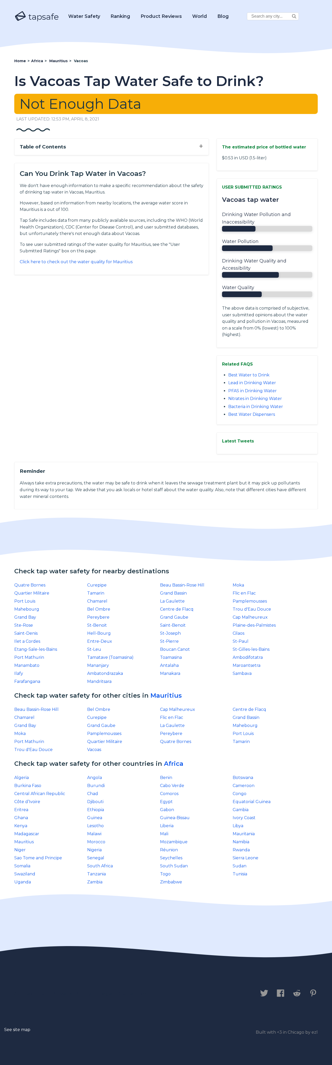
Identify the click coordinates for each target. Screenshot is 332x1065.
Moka (238, 585)
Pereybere (98, 617)
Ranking (120, 16)
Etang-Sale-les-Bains (35, 649)
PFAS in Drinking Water (252, 390)
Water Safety (84, 16)
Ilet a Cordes (27, 641)
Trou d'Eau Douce (252, 609)
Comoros (169, 793)
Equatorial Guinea (252, 801)
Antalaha (169, 665)
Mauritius (166, 695)
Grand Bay (25, 617)
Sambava (242, 673)
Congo (239, 793)
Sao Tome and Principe (38, 857)
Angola (94, 777)
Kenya (20, 825)
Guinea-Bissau (175, 817)
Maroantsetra (246, 665)
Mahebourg (26, 609)
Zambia (94, 882)
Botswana (243, 777)
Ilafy (18, 673)
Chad (92, 793)
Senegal (95, 857)
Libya (238, 825)
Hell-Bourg (99, 633)
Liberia (167, 825)
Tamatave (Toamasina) (110, 657)
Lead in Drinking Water (252, 382)
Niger (20, 849)
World (199, 16)
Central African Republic (39, 793)
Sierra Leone (245, 857)
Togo (165, 873)
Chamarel (97, 601)
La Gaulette (172, 601)
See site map (17, 1029)
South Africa (100, 865)
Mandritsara (99, 681)
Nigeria (94, 849)
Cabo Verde (172, 785)
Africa (173, 763)
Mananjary (98, 665)
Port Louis (24, 601)
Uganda (22, 882)
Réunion (169, 849)
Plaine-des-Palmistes (254, 625)
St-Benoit (97, 625)
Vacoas (94, 749)
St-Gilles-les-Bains (251, 649)
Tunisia (240, 873)
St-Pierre (169, 641)
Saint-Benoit (173, 625)
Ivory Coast (244, 817)
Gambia (240, 809)
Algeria (21, 777)
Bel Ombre (98, 609)
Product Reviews (161, 16)
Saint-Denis (26, 633)
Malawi (94, 833)
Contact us (29, 994)
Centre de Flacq (176, 609)
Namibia (241, 841)
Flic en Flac (244, 593)
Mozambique (174, 841)
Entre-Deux (99, 641)
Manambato (26, 665)
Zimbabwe (171, 882)
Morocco (96, 841)
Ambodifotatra (248, 657)
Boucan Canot (175, 649)
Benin (166, 777)
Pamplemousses (250, 601)
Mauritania (244, 833)
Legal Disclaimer (123, 994)
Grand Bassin (173, 593)
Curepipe (97, 585)
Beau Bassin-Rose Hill (182, 585)
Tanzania (96, 873)
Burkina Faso (27, 785)
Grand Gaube (174, 617)
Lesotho (95, 825)
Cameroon (243, 785)
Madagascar (26, 833)
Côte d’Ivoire (27, 801)
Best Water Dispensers (251, 414)
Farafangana (27, 681)
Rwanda (241, 849)
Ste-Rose (23, 625)
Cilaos (238, 633)
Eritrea (21, 809)
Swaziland (24, 873)
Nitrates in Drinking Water (255, 398)
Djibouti (95, 801)
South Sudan (174, 865)
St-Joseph (170, 633)
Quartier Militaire (31, 593)
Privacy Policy (72, 994)
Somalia (22, 865)
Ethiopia (95, 809)
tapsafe (42, 17)
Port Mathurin (29, 657)
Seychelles (171, 857)
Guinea (94, 817)
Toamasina (171, 657)
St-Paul (240, 641)
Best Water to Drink (248, 375)
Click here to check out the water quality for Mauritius (76, 261)
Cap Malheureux (250, 617)
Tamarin (95, 593)
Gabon (167, 809)
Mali (164, 833)
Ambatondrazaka (105, 673)
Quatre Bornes (29, 585)
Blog (223, 16)
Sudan (239, 865)
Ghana (21, 817)
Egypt (166, 801)
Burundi (96, 785)
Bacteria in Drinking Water (255, 406)
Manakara (170, 673)
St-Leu (94, 649)
